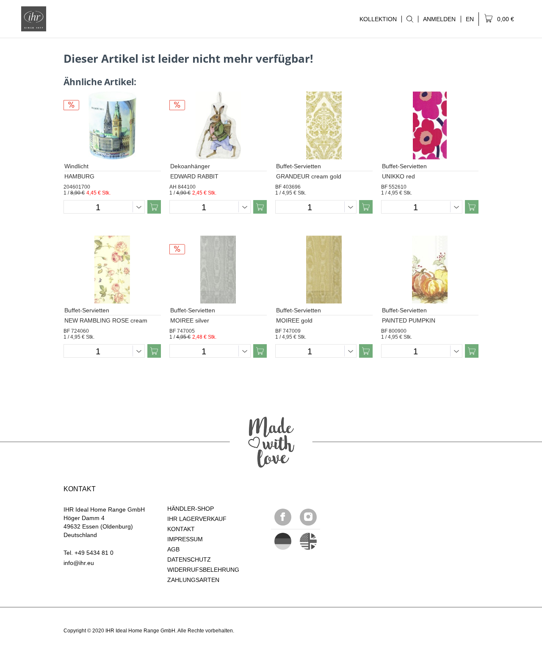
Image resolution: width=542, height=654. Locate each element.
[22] (282, 541)
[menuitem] (409, 19)
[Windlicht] (112, 125)
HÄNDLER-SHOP (190, 508)
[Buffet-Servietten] (324, 125)
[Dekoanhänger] (218, 125)
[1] (308, 541)
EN (470, 19)
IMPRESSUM (185, 539)
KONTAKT (181, 529)
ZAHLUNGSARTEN (193, 579)
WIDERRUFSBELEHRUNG (203, 569)
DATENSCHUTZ (189, 559)
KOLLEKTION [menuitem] (376, 19)
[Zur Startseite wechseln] (33, 18)
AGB (173, 549)
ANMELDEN (439, 19)
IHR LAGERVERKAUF (197, 518)
